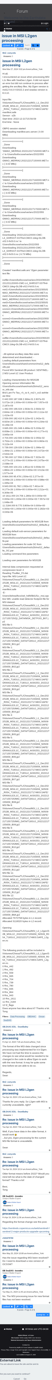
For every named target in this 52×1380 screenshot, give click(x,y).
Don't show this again (12, 31)
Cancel (17, 1379)
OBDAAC (32, 1017)
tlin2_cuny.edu (9, 53)
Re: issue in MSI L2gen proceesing (18, 1036)
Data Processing (17, 1017)
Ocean (42, 1017)
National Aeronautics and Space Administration (26, 1340)
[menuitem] (23, 1329)
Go (25, 1379)
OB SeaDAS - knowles (12, 1196)
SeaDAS (7, 1020)
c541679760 (7, 1238)
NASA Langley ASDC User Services (30, 1338)
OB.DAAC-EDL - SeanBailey (15, 1027)
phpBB (18, 1347)
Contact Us (26, 1345)
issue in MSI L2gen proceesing (19, 38)
